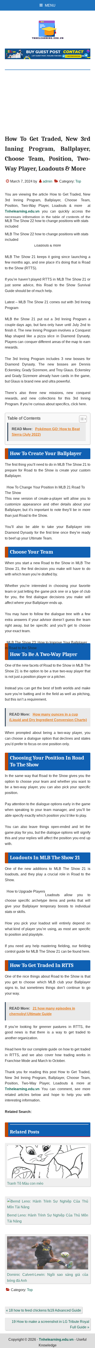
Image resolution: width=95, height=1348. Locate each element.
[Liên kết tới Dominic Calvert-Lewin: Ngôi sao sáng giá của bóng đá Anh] (47, 1239)
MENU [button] (50, 5)
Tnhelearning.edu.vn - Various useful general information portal (47, 30)
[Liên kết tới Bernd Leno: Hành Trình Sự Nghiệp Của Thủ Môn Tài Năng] (47, 1201)
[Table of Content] (83, 418)
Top (78, 181)
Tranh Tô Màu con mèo (25, 1183)
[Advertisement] (47, 106)
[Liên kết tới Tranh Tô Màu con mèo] (47, 1148)
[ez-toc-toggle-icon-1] (81, 419)
